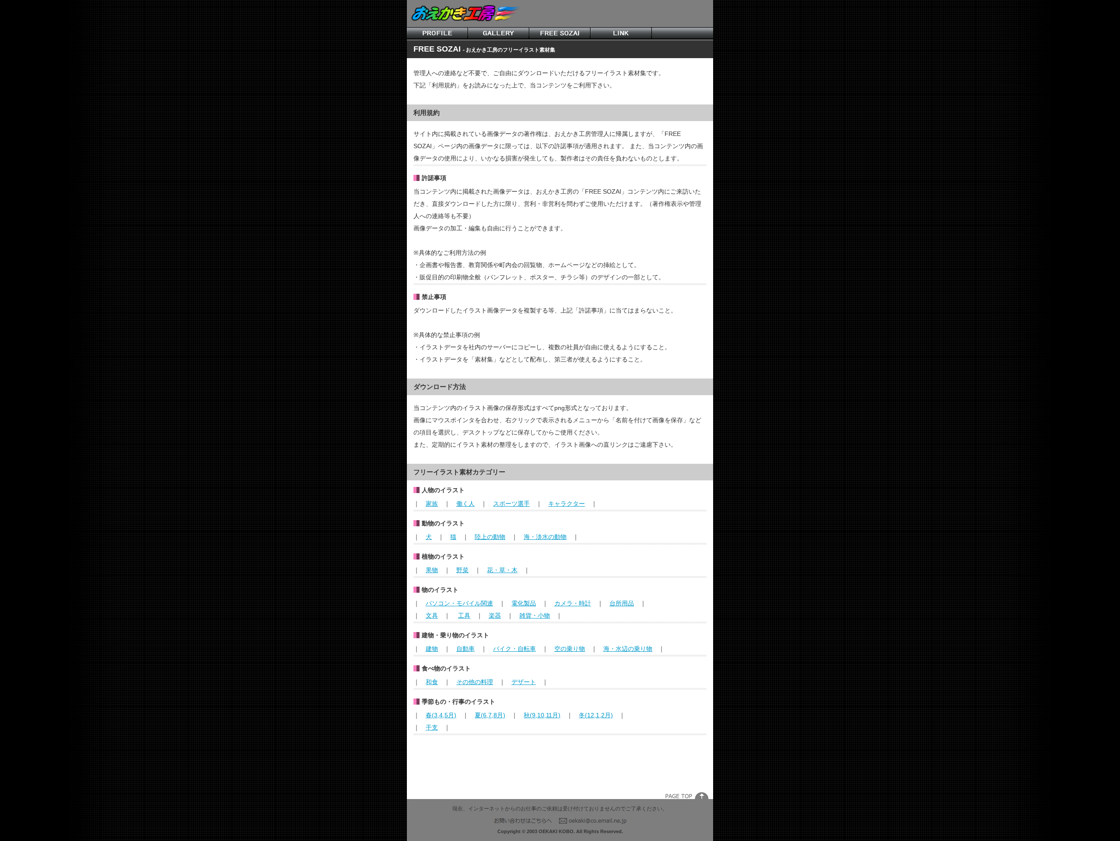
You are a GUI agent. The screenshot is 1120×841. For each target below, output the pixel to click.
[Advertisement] (560, 761)
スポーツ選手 (511, 503)
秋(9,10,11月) (542, 715)
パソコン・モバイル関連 (459, 603)
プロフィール (437, 33)
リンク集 (621, 33)
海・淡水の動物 (545, 536)
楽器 (495, 615)
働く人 (465, 503)
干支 (432, 727)
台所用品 (621, 603)
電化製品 (523, 603)
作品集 (498, 33)
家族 (432, 503)
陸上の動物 (490, 536)
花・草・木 (502, 569)
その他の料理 (474, 681)
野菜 (462, 569)
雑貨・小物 (534, 615)
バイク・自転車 (514, 648)
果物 (432, 569)
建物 (432, 648)
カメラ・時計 (572, 603)
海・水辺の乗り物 (627, 648)
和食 (432, 681)
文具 (432, 615)
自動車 (465, 648)
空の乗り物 (569, 648)
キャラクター (566, 503)
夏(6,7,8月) (490, 715)
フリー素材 (560, 33)
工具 (464, 615)
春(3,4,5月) (441, 715)
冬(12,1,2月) (596, 715)
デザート (523, 681)
